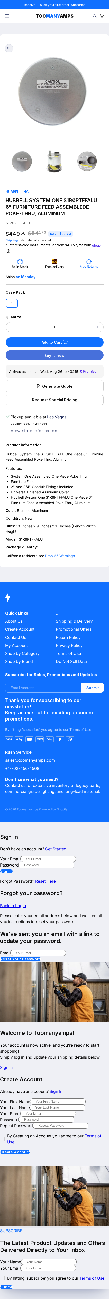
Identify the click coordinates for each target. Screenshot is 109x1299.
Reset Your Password (20, 959)
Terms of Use (68, 653)
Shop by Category (22, 653)
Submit (92, 688)
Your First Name (15, 1101)
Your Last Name (15, 1107)
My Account (16, 645)
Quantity (13, 317)
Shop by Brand (19, 661)
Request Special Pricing (54, 399)
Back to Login (13, 905)
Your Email (10, 858)
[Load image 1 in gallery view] (22, 161)
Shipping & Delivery (74, 621)
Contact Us (15, 637)
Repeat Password (16, 1125)
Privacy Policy (69, 645)
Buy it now (54, 355)
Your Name (10, 1261)
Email (5, 952)
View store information (34, 430)
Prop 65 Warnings (60, 556)
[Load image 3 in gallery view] (87, 161)
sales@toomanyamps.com (30, 760)
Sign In (6, 871)
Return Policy (68, 637)
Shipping (12, 240)
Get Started (55, 848)
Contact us (15, 785)
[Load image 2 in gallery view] (54, 161)
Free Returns (89, 266)
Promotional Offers (74, 629)
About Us (14, 621)
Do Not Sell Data (71, 661)
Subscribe (78, 5)
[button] (7, 16)
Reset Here (45, 881)
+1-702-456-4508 (22, 768)
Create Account (15, 1152)
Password (9, 865)
